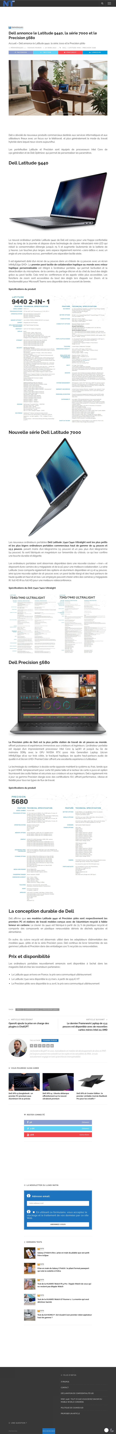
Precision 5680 (89, 48)
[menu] (109, 3)
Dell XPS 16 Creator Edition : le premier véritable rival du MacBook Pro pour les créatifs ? (92, 1096)
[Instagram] (44, 1045)
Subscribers (84, 1135)
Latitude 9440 (74, 48)
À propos (65, 1382)
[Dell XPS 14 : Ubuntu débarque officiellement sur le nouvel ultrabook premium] (58, 1082)
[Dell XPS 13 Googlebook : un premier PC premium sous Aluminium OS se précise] (24, 1082)
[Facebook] (35, 1045)
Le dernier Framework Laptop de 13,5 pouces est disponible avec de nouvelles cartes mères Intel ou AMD (85, 1026)
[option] (24, 1086)
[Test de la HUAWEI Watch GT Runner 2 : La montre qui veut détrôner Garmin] (29, 1299)
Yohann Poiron (34, 48)
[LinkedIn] (52, 1045)
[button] (109, 1430)
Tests (41, 1249)
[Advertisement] (58, 14)
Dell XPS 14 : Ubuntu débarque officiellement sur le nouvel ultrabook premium (56, 1096)
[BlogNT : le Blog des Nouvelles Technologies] (9, 3)
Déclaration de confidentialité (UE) (77, 1393)
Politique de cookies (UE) (72, 1408)
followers (85, 1122)
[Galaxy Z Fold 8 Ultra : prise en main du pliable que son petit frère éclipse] (29, 1253)
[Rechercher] (102, 3)
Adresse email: (41, 1196)
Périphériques (16, 27)
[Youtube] (48, 1045)
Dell (64, 48)
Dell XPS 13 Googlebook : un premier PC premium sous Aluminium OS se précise (21, 1096)
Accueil (12, 43)
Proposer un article (70, 1414)
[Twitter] (39, 1045)
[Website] (31, 1045)
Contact (65, 1388)
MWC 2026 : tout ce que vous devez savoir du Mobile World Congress (81, 1400)
